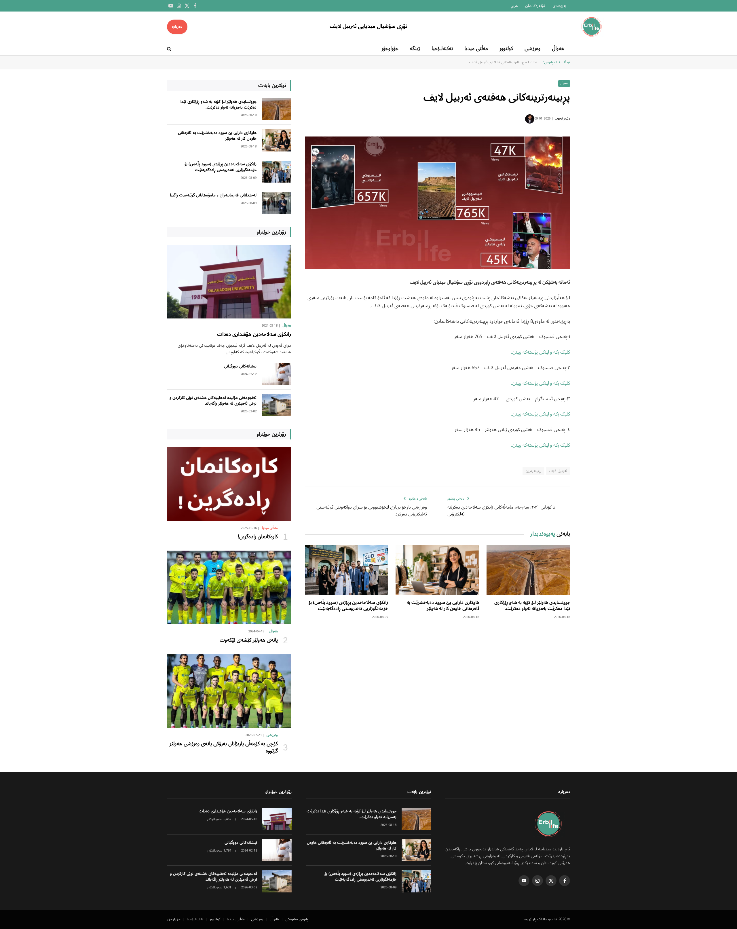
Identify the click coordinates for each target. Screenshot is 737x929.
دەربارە (177, 27)
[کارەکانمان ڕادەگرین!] (229, 484)
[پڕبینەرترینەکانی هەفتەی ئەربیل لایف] (437, 202)
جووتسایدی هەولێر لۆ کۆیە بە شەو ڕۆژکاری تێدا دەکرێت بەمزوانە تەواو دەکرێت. (532, 606)
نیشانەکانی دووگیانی (240, 366)
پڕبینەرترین (533, 471)
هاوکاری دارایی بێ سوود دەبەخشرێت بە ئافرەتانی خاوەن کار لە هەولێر (443, 606)
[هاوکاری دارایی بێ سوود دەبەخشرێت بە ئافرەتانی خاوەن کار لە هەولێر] (437, 570)
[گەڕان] (169, 48)
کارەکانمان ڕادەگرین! (258, 536)
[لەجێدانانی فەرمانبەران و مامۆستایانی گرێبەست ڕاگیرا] (276, 203)
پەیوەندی (559, 6)
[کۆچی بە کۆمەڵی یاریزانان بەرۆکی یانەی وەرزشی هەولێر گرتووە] (229, 691)
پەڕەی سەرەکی (296, 919)
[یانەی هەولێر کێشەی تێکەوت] (229, 587)
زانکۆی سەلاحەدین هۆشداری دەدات (254, 334)
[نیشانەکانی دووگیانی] (276, 374)
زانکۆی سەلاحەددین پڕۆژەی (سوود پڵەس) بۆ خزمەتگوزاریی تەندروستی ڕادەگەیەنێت (348, 606)
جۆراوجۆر (389, 48)
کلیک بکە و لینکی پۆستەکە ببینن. (540, 352)
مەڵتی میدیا (476, 48)
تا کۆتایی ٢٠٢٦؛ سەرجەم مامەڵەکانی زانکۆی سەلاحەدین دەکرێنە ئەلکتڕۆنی (501, 511)
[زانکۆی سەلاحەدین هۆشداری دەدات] (229, 281)
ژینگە (415, 48)
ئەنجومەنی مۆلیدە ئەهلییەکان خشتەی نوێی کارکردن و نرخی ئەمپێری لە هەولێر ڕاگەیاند (213, 400)
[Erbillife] (592, 27)
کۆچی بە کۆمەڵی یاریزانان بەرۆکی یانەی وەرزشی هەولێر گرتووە (223, 747)
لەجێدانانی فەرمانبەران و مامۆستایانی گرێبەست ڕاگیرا (213, 195)
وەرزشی (532, 48)
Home (532, 62)
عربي (514, 6)
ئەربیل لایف (558, 471)
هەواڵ (558, 48)
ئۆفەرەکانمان (535, 6)
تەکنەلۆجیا (442, 48)
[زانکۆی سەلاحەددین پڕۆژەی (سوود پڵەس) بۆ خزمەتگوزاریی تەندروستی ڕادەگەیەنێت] (346, 570)
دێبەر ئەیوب (562, 118)
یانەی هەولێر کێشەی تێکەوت (249, 640)
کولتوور (506, 48)
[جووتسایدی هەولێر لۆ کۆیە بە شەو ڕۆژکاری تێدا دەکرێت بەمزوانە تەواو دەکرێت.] (528, 570)
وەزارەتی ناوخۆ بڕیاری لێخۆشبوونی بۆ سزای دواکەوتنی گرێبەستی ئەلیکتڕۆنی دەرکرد (371, 511)
